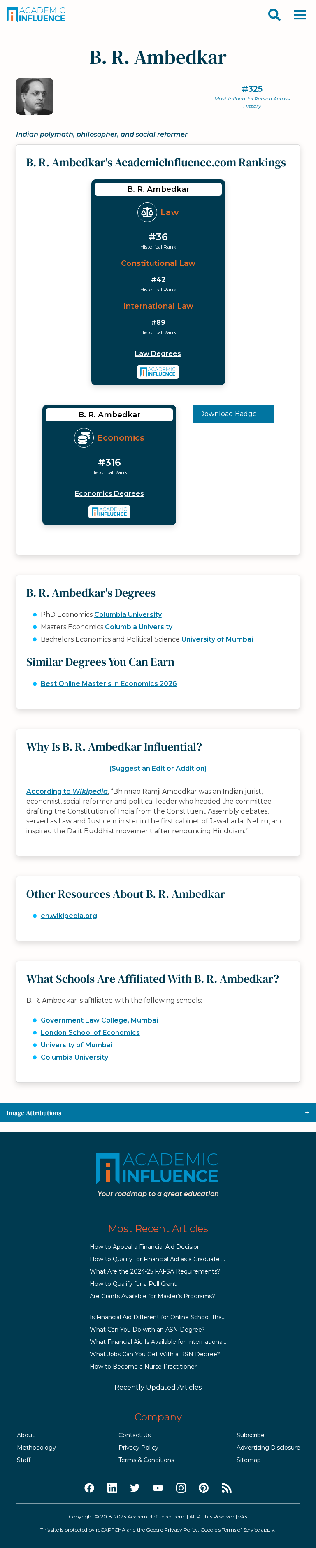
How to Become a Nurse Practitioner (143, 1366)
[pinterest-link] (203, 1488)
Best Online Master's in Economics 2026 (109, 684)
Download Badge (228, 414)
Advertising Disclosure (268, 1447)
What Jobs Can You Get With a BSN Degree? (155, 1354)
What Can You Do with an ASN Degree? (147, 1329)
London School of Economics (90, 1033)
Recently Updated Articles (158, 1387)
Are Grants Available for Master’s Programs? (152, 1296)
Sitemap (249, 1460)
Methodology (36, 1447)
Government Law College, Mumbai (99, 1020)
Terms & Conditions (146, 1460)
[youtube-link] (158, 1488)
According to (67, 791)
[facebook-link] (89, 1488)
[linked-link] (112, 1488)
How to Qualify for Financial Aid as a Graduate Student (167, 1259)
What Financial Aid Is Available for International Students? (172, 1342)
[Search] (274, 15)
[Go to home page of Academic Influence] (36, 14)
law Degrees (158, 354)
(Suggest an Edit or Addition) (158, 768)
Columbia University (128, 614)
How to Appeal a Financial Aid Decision (145, 1246)
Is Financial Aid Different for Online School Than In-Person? (174, 1317)
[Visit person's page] (158, 372)
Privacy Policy (138, 1447)
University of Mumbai (217, 639)
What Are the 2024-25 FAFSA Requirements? (155, 1271)
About (26, 1435)
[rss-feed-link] (226, 1488)
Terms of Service (241, 1530)
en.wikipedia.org (69, 916)
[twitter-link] (134, 1488)
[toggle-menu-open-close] (300, 15)
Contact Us (134, 1435)
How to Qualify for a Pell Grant (133, 1284)
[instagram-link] (181, 1488)
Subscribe (251, 1435)
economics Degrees (109, 493)
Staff (23, 1460)
